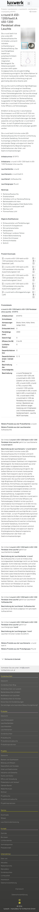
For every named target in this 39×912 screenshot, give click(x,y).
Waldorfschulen (6, 789)
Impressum (5, 879)
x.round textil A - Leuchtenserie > (28, 9)
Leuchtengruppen (7, 720)
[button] (33, 29)
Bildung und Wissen (8, 763)
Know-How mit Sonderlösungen (12, 702)
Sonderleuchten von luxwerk (11, 689)
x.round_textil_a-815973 (8, 11)
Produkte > (4, 9)
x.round (16, 169)
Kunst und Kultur (7, 776)
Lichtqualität (5, 875)
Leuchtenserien (6, 730)
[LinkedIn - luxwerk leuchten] (19, 903)
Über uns (4, 858)
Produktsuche (6, 738)
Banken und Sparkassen (9, 759)
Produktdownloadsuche (9, 741)
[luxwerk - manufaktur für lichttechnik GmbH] (15, 3)
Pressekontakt (6, 848)
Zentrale (4, 833)
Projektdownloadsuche (9, 799)
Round (16, 184)
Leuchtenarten (6, 726)
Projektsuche (5, 796)
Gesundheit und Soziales (10, 766)
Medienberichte (6, 866)
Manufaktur (5, 869)
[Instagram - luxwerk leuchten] (19, 900)
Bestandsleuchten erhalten (10, 692)
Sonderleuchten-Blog (8, 685)
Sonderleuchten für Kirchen (11, 699)
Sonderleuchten (6, 734)
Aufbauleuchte (16, 179)
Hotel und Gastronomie (9, 769)
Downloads (5, 815)
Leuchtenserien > (13, 9)
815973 (16, 156)
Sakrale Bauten (6, 785)
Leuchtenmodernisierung (10, 822)
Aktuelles (4, 862)
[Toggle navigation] (29, 3)
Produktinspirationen (8, 744)
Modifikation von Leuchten (10, 695)
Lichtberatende (6, 840)
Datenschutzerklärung (9, 883)
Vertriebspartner (7, 844)
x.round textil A (17, 174)
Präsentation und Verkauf (10, 782)
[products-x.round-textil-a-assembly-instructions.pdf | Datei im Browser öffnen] (33, 295)
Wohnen (4, 792)
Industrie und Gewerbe (9, 772)
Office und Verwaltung (9, 779)
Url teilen (34, 11)
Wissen (3, 818)
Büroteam (4, 837)
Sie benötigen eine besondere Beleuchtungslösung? (19, 705)
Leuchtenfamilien (7, 723)
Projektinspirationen (8, 803)
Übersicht (4, 681)
